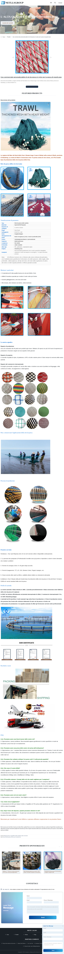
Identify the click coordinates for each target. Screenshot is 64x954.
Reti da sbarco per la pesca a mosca (52, 828)
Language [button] (60, 2)
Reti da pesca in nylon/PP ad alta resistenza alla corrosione (16, 835)
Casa (3, 36)
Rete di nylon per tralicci (16, 826)
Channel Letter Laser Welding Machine (32, 946)
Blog (35, 934)
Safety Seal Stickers (22, 943)
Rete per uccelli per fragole (47, 826)
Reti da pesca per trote (5, 826)
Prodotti (8, 36)
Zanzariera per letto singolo (25, 828)
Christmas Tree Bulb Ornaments (41, 943)
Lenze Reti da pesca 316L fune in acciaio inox (12, 836)
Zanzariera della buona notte (38, 828)
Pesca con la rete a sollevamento (34, 826)
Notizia (26, 934)
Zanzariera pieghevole (14, 828)
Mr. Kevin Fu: (6, 889)
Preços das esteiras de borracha (9, 943)
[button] (51, 3)
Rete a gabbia (24, 826)
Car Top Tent (30, 943)
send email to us (32, 86)
